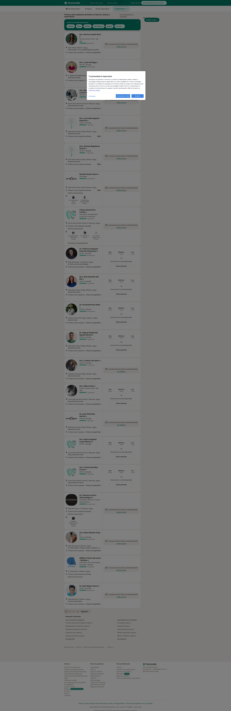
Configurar (92, 96)
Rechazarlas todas (123, 96)
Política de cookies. (94, 90)
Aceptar (137, 96)
